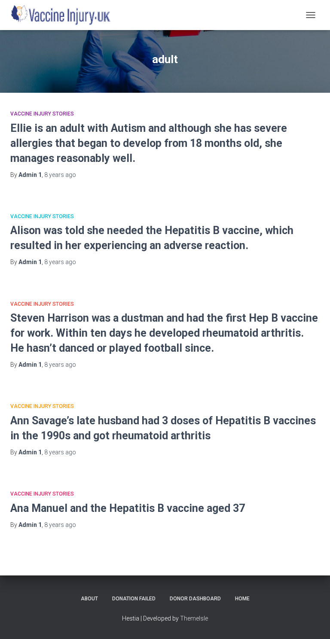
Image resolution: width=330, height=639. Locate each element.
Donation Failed (134, 599)
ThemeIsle (194, 618)
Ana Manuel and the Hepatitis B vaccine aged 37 (127, 508)
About (89, 599)
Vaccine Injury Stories (42, 114)
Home (242, 599)
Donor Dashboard (195, 599)
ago (60, 174)
